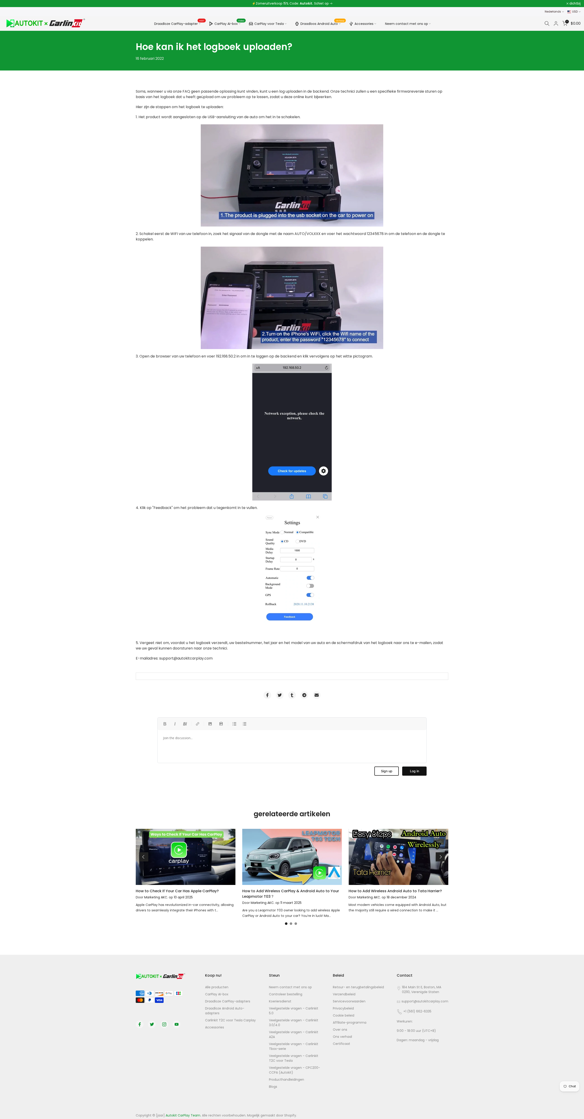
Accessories (364, 23)
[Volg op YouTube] (176, 1024)
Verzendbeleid (344, 994)
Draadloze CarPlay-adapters (227, 1001)
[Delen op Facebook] (267, 695)
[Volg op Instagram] (164, 1024)
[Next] (440, 856)
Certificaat (341, 1043)
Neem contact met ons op (406, 23)
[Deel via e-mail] (317, 695)
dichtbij (11, 3)
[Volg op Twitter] (152, 1024)
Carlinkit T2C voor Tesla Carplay (230, 1020)
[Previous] (143, 856)
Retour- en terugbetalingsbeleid (358, 987)
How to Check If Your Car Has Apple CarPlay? (177, 891)
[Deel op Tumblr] (292, 695)
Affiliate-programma (349, 1022)
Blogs (273, 1086)
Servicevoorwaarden (349, 1001)
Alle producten (216, 987)
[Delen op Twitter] (280, 695)
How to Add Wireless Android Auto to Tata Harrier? (395, 891)
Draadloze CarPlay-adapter (179, 23)
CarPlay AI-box (229, 23)
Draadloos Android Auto (322, 23)
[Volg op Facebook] (139, 1024)
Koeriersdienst (280, 1001)
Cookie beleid (343, 1015)
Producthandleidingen (286, 1079)
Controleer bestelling (285, 994)
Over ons (340, 1029)
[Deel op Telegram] (304, 695)
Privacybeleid (343, 1008)
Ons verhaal (342, 1036)
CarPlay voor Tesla (269, 23)
